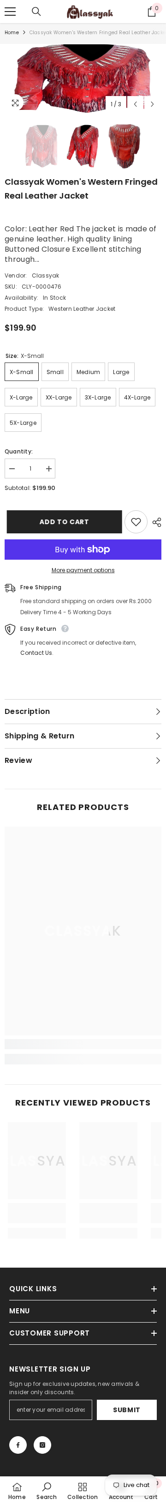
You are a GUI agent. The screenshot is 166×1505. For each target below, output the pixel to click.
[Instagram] (42, 1445)
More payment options (83, 570)
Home (12, 32)
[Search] (36, 11)
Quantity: (19, 451)
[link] (83, 1044)
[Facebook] (18, 1445)
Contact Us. (36, 653)
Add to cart (62, 521)
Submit (127, 1409)
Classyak (45, 275)
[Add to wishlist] (136, 521)
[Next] (152, 104)
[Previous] (135, 104)
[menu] (10, 11)
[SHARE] (154, 522)
